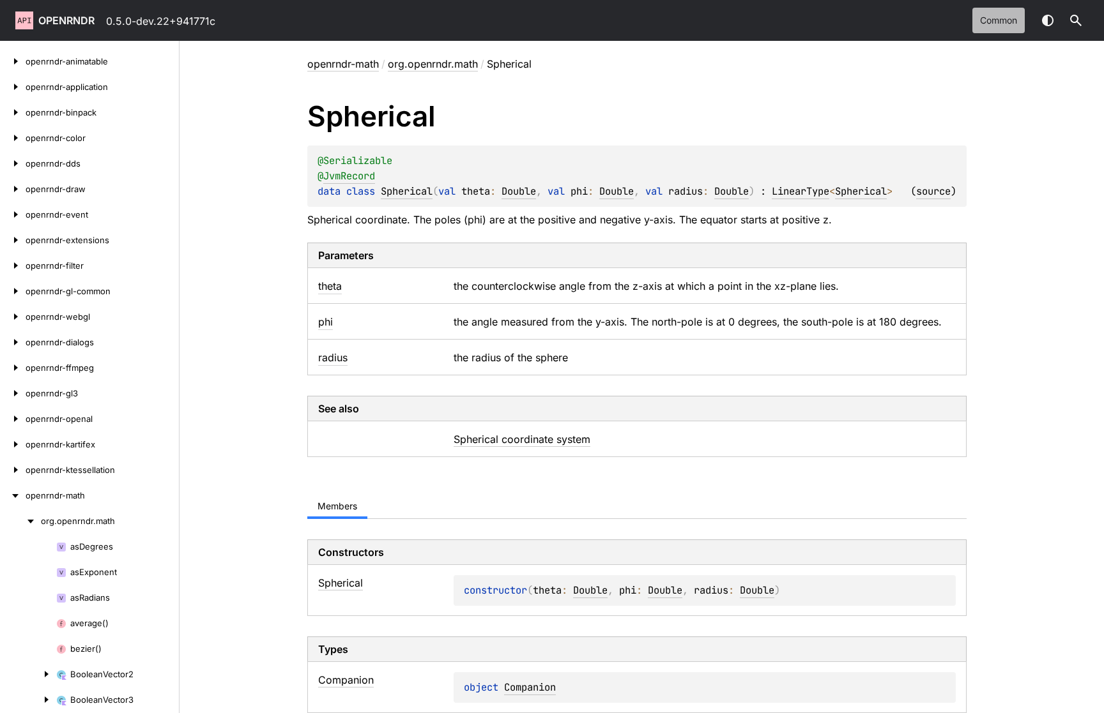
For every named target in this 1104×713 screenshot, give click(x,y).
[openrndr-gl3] (13, 393)
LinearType (800, 191)
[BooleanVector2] (28, 674)
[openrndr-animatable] (13, 61)
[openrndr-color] (13, 138)
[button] (1076, 20)
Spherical (407, 191)
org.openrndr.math (433, 63)
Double (519, 191)
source (933, 191)
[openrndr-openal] (13, 419)
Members (337, 505)
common (998, 20)
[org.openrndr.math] (20, 521)
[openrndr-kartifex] (13, 444)
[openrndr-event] (13, 214)
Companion (530, 687)
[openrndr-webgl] (13, 316)
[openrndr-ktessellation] (13, 470)
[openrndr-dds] (13, 163)
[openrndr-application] (13, 87)
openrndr (66, 20)
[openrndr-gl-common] (13, 291)
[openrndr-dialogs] (13, 342)
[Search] (1076, 20)
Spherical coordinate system (522, 439)
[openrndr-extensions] (13, 240)
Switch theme (1048, 20)
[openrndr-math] (13, 495)
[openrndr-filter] (13, 265)
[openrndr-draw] (13, 189)
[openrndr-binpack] (13, 112)
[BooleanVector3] (28, 699)
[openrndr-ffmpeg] (13, 367)
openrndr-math (343, 63)
